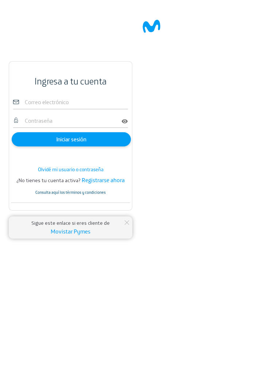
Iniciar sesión (71, 139)
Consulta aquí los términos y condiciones (70, 192)
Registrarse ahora (103, 180)
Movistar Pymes (70, 231)
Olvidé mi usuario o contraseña (71, 169)
